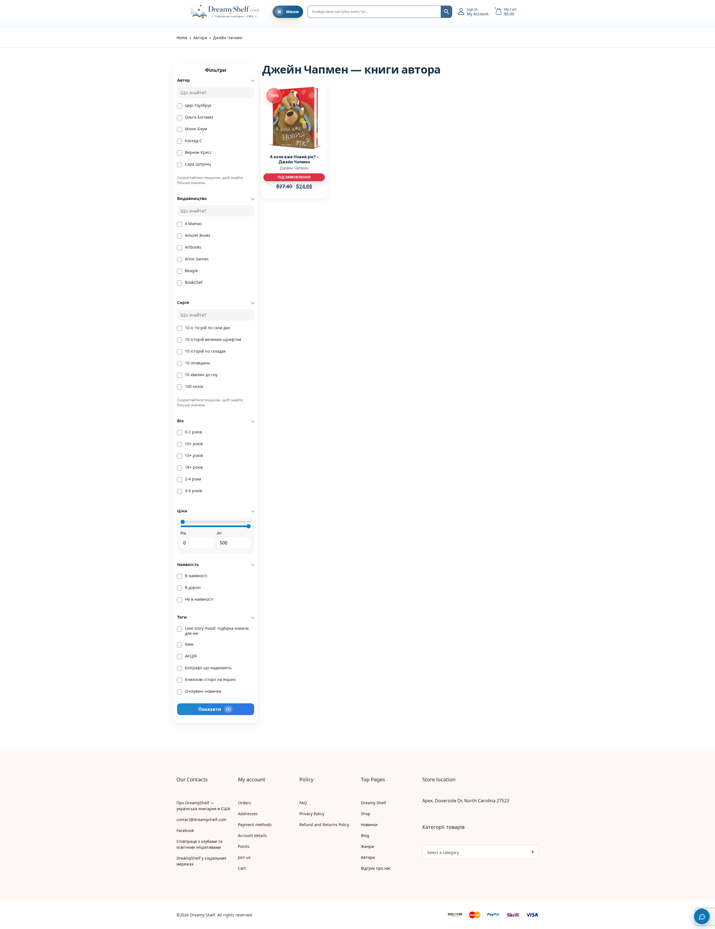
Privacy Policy (311, 813)
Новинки (369, 824)
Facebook (185, 830)
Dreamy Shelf (373, 802)
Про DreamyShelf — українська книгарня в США (203, 805)
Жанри (367, 846)
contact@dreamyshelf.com (201, 819)
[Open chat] (702, 916)
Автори (368, 857)
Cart (242, 868)
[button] (179, 12)
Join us (244, 857)
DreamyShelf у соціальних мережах (201, 861)
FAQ (303, 802)
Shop (365, 813)
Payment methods (255, 824)
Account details (252, 835)
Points (243, 846)
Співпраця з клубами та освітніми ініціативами (199, 844)
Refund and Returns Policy (324, 824)
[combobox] (480, 852)
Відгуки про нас (376, 868)
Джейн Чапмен (294, 168)
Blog (365, 835)
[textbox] (478, 853)
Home (182, 37)
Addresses (248, 813)
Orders (244, 802)
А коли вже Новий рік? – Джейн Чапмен (294, 159)
